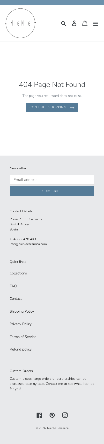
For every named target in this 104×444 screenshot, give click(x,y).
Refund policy (21, 349)
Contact (16, 298)
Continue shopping (48, 107)
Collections (18, 273)
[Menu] (95, 23)
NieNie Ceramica (57, 428)
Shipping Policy (22, 311)
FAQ (13, 286)
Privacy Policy (21, 324)
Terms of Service (23, 336)
